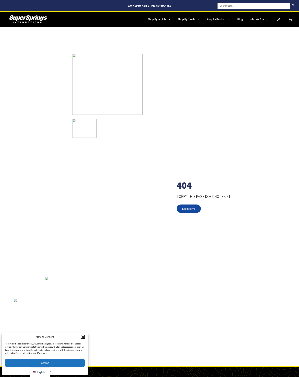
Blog (240, 19)
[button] (83, 337)
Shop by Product (216, 19)
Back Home (189, 208)
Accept (45, 363)
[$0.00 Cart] (290, 19)
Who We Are (257, 19)
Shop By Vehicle (157, 19)
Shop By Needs (186, 19)
